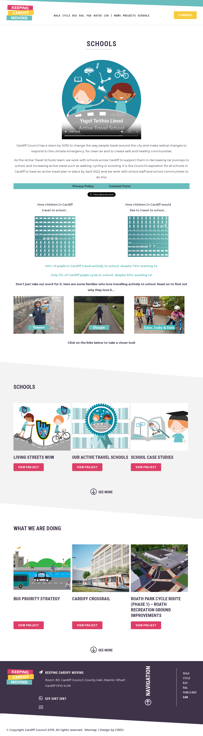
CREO (119, 729)
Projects (129, 15)
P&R (89, 15)
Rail (82, 15)
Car (106, 15)
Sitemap (91, 729)
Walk (57, 15)
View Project (28, 467)
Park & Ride (190, 692)
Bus (74, 15)
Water (98, 15)
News (117, 15)
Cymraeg (185, 15)
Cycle (66, 15)
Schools (143, 15)
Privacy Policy (83, 186)
